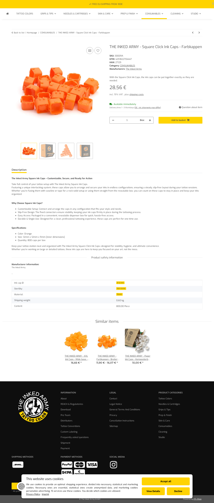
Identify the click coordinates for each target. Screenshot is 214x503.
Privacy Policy (33, 494)
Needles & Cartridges (169, 404)
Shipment (65, 442)
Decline (178, 491)
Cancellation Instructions (122, 420)
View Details (153, 491)
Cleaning (163, 431)
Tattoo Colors (165, 398)
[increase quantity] (149, 120)
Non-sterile (121, 288)
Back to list (19, 32)
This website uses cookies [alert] (44, 479)
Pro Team (65, 415)
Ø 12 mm (120, 283)
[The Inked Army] (8, 13)
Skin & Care (164, 420)
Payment (65, 448)
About (64, 398)
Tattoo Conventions (70, 426)
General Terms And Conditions (125, 409)
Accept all (165, 481)
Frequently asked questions (75, 437)
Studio (162, 437)
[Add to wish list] (97, 50)
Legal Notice (116, 404)
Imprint (45, 494)
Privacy (113, 415)
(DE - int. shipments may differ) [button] (147, 107)
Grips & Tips (164, 409)
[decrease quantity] (113, 120)
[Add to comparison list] (89, 50)
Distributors (66, 420)
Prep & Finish (165, 415)
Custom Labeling (69, 431)
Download (66, 409)
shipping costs (136, 94)
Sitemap (114, 426)
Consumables (165, 426)
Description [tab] (19, 169)
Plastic (119, 294)
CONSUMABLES (127, 65)
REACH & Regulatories (72, 404)
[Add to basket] (14, 43)
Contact (113, 398)
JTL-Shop (197, 499)
